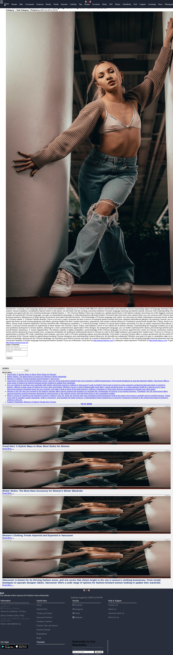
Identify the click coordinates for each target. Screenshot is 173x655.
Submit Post (41, 609)
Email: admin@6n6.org (11, 624)
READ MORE (86, 404)
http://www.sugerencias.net (17, 343)
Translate (40, 642)
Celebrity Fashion (44, 621)
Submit (9, 358)
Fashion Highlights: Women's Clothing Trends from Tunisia (31, 402)
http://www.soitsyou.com (103, 340)
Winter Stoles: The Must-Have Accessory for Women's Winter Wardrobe (36, 377)
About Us (112, 609)
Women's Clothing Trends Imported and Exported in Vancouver (33, 379)
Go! (27, 370)
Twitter (77, 613)
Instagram (78, 609)
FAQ (22, 615)
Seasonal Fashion (44, 617)
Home (39, 605)
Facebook (78, 605)
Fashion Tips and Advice (47, 625)
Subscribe (99, 652)
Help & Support (115, 600)
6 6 (88, 1)
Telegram (78, 617)
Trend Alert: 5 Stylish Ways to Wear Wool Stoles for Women (31, 374)
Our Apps (5, 642)
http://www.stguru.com (158, 340)
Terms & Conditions (9, 611)
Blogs (38, 638)
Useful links (41, 600)
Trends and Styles (44, 613)
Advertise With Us (116, 613)
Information (5, 600)
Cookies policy (12, 615)
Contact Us (113, 605)
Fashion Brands (43, 629)
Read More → (8, 449)
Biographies (41, 634)
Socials (75, 600)
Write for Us (113, 617)
